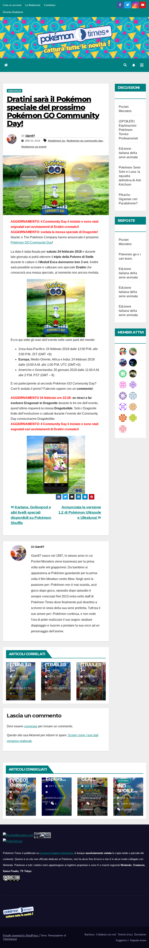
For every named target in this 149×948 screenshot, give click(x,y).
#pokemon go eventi (33, 146)
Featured (123, 781)
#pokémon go (56, 140)
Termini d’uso (125, 934)
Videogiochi (14, 91)
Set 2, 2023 (92, 786)
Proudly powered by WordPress (21, 935)
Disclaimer (139, 934)
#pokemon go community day (85, 140)
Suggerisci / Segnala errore (130, 940)
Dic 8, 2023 (20, 792)
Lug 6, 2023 (128, 798)
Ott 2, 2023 (56, 786)
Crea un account (12, 5)
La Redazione (32, 5)
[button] (125, 65)
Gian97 (30, 135)
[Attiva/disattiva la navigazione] (142, 65)
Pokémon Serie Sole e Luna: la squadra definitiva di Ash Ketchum (130, 176)
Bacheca (89, 934)
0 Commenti (21, 809)
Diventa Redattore (13, 12)
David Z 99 (127, 804)
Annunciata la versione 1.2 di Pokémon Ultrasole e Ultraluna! (79, 512)
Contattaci (49, 5)
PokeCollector (20, 691)
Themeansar (10, 939)
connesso (30, 726)
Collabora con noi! (105, 934)
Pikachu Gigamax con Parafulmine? (128, 199)
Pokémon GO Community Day (31, 242)
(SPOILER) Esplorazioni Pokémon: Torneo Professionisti (128, 130)
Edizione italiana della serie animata (128, 153)
